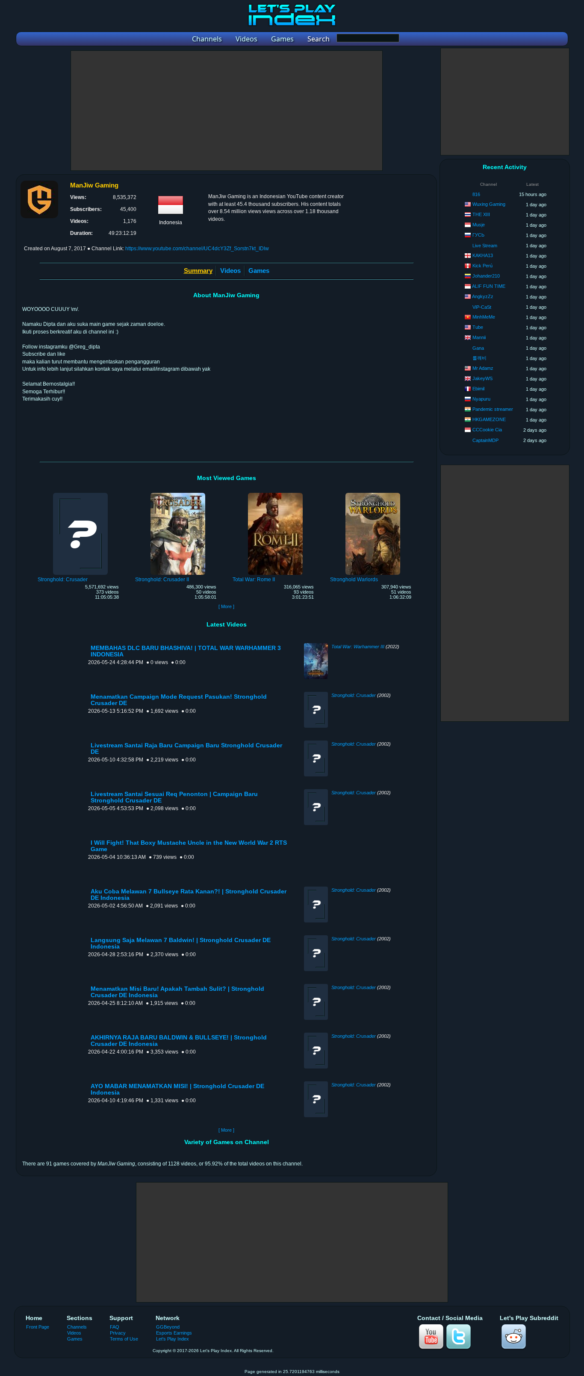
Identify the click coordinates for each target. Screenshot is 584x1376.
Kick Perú (482, 265)
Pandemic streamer (492, 409)
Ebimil (478, 388)
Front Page (37, 1326)
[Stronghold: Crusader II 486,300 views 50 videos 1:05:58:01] (178, 494)
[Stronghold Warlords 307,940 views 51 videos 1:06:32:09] (373, 494)
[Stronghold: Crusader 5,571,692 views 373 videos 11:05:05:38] (80, 494)
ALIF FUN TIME (488, 286)
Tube (477, 327)
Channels (77, 1326)
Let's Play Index (172, 1338)
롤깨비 (479, 357)
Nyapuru (481, 398)
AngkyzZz (482, 296)
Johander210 (486, 275)
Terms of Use (124, 1338)
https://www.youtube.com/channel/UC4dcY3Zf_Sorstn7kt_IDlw (197, 249)
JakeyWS (482, 378)
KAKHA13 (482, 255)
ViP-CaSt (481, 307)
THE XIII (481, 214)
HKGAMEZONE (489, 419)
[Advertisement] (226, 110)
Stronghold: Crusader (353, 695)
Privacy (118, 1332)
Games (258, 270)
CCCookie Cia (487, 429)
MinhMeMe (483, 316)
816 (476, 194)
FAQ (114, 1326)
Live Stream (484, 245)
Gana (478, 348)
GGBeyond (168, 1326)
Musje (478, 224)
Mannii (479, 337)
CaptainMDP (485, 440)
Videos (230, 270)
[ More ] (226, 606)
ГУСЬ (478, 234)
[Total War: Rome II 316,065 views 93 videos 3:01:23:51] (275, 494)
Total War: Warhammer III (357, 646)
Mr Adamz (482, 368)
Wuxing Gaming (488, 204)
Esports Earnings (174, 1332)
